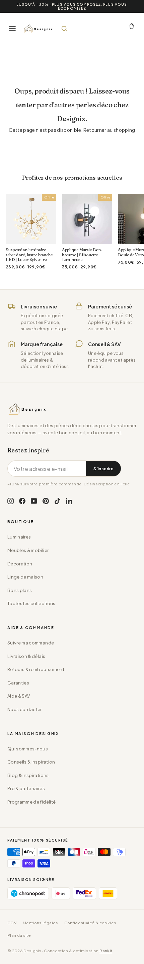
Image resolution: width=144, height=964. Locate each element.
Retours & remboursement (35, 669)
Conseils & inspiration (31, 762)
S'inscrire (103, 468)
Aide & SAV (18, 696)
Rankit (105, 950)
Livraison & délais (26, 656)
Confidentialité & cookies (90, 922)
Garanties (18, 682)
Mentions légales (40, 922)
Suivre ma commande (30, 642)
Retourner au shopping (109, 130)
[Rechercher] (64, 28)
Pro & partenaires (26, 788)
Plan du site (19, 935)
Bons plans (19, 590)
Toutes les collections (31, 603)
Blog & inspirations (28, 775)
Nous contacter (24, 709)
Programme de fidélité (31, 802)
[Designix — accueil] (38, 28)
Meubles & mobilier (28, 550)
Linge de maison (25, 577)
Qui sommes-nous (27, 748)
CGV (12, 922)
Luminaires (19, 537)
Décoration (19, 563)
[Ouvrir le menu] (12, 28)
